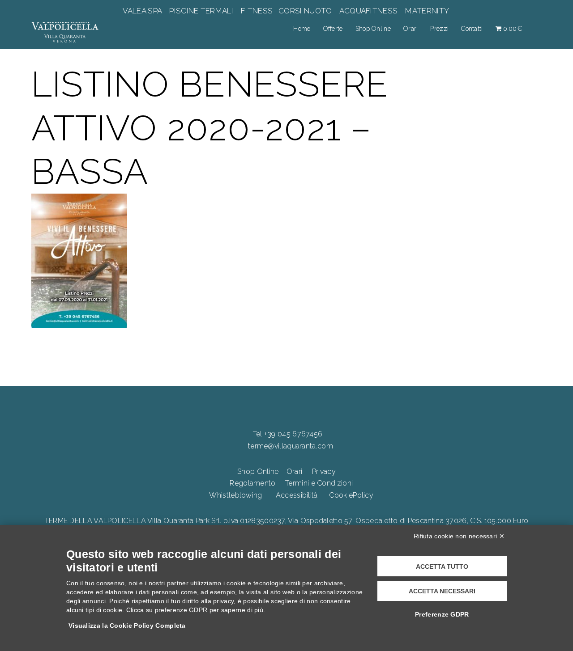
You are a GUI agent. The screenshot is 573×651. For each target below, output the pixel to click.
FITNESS (257, 10)
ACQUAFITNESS (368, 10)
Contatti (472, 28)
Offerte (333, 28)
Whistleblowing (235, 495)
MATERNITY (426, 10)
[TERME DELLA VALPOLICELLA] (64, 28)
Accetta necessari (442, 591)
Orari (410, 28)
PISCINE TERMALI (201, 10)
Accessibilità (297, 495)
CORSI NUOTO (305, 10)
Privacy (324, 471)
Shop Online (373, 28)
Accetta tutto (442, 566)
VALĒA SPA (143, 10)
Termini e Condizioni (319, 483)
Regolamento (252, 483)
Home (301, 28)
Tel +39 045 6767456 (288, 434)
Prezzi (439, 28)
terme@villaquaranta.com (290, 446)
